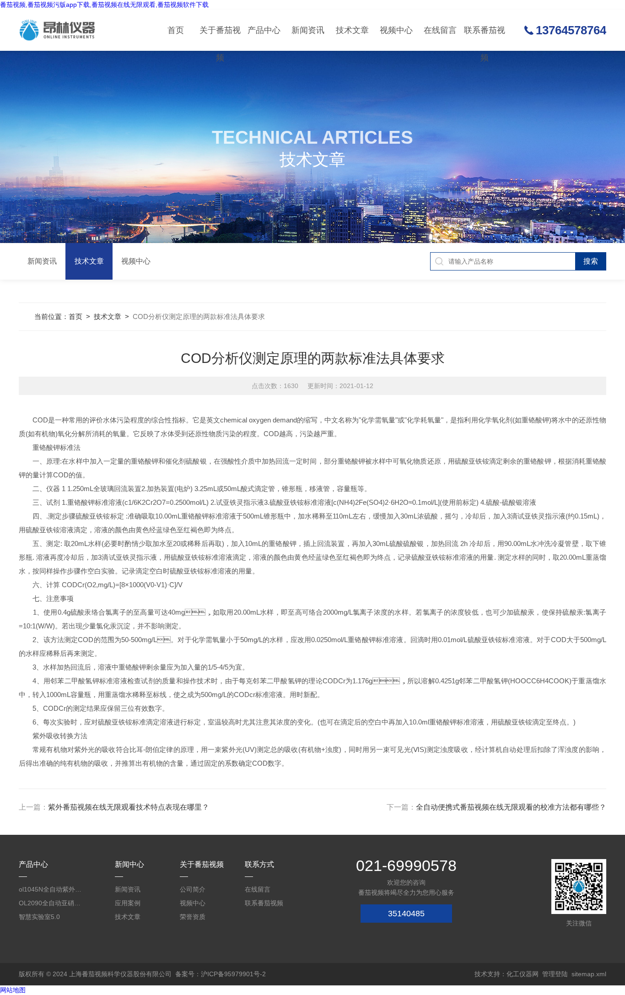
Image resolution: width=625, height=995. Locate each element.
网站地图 (13, 990)
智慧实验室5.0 (39, 916)
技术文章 (352, 30)
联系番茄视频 (484, 38)
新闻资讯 (307, 30)
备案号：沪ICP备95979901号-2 (220, 974)
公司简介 (192, 889)
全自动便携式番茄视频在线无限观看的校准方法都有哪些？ (511, 807)
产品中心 (264, 30)
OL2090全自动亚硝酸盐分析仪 (52, 903)
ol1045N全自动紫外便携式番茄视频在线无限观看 (52, 889)
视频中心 (396, 30)
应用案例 (127, 903)
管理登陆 (555, 974)
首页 (175, 30)
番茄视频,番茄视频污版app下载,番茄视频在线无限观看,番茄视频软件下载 (104, 4)
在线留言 (440, 30)
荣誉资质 (192, 916)
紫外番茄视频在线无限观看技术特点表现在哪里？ (128, 807)
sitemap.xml (588, 974)
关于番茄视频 (220, 38)
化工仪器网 (522, 974)
